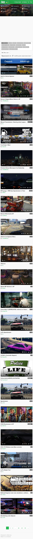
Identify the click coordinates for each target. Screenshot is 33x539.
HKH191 (4, 425)
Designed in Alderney (6, 535)
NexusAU (4, 357)
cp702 (3, 517)
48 (18, 528)
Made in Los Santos (6, 536)
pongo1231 (4, 311)
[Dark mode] (28, 2)
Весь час (5, 52)
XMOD (3, 192)
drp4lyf (3, 288)
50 (25, 528)
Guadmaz (4, 215)
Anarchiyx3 (4, 380)
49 (22, 528)
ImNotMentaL (5, 101)
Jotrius (3, 494)
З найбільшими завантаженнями (16, 56)
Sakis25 (4, 146)
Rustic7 (4, 448)
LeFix (3, 403)
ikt (2, 78)
